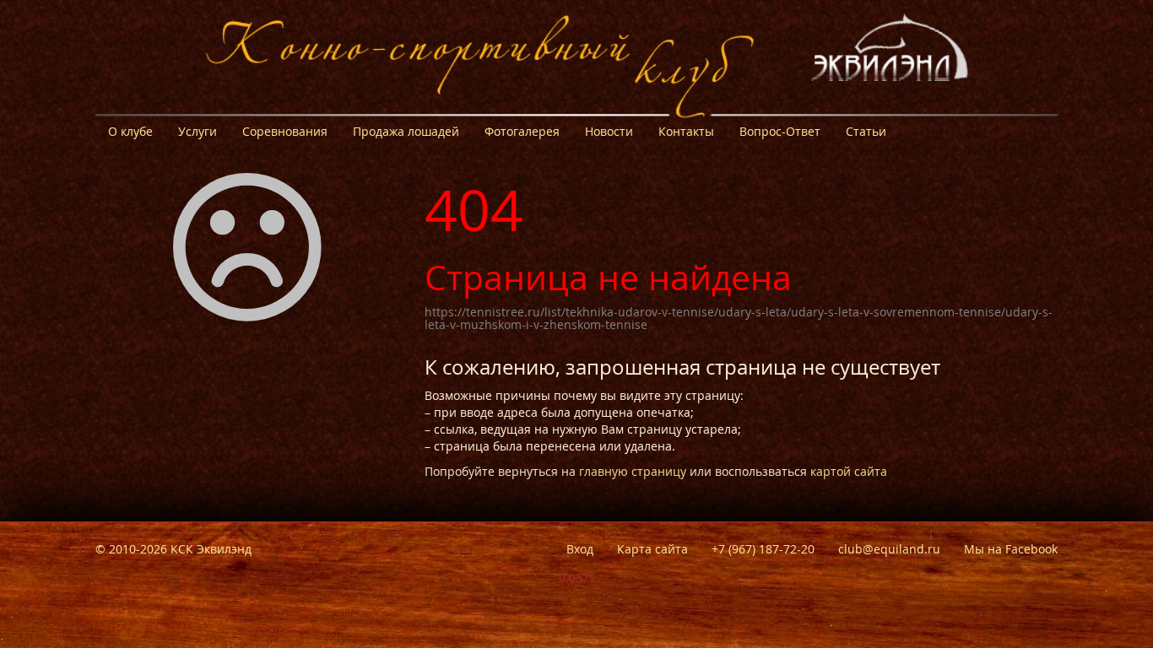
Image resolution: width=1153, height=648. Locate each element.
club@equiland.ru (889, 549)
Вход (579, 549)
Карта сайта (652, 549)
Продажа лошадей (406, 131)
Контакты (686, 131)
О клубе (130, 131)
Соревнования (284, 131)
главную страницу (632, 471)
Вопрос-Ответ (779, 131)
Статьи (866, 131)
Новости (609, 131)
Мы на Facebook (1011, 549)
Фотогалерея (522, 131)
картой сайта (848, 471)
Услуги (197, 131)
